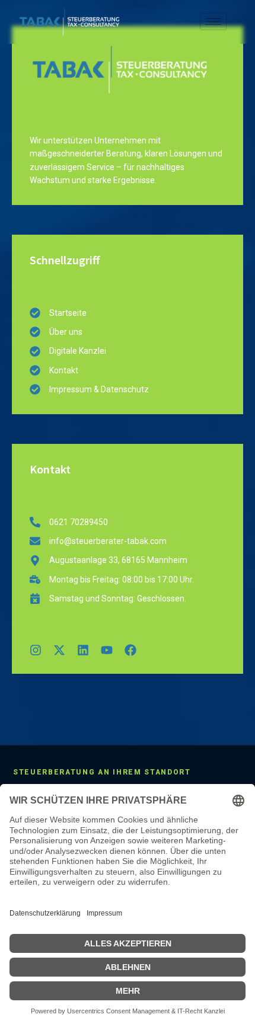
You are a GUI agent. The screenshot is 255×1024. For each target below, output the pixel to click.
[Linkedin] (83, 650)
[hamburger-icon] (213, 21)
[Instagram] (36, 650)
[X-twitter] (59, 650)
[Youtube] (107, 650)
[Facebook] (130, 650)
